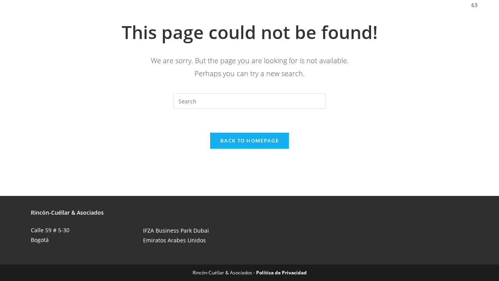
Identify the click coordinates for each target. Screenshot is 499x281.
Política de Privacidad (281, 272)
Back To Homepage (249, 140)
